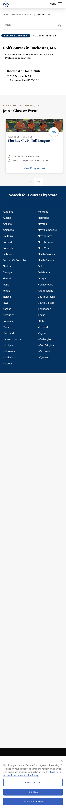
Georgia (7, 272)
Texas (41, 315)
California (8, 236)
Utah (41, 321)
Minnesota (9, 351)
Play (5, 14)
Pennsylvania (45, 284)
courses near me (44, 35)
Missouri (8, 363)
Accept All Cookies (33, 801)
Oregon (42, 278)
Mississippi (9, 357)
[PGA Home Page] (6, 4)
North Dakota (46, 260)
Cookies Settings (33, 782)
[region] (33, 782)
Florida (7, 266)
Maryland (8, 333)
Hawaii (7, 278)
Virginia (42, 333)
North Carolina (46, 254)
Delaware (8, 254)
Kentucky (8, 315)
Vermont (43, 327)
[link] (34, 146)
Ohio (40, 266)
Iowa (5, 303)
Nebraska (43, 218)
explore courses (15, 35)
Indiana (7, 297)
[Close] (62, 760)
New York (43, 248)
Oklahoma (44, 272)
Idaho (6, 284)
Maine (6, 327)
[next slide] (38, 182)
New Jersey (45, 236)
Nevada (42, 224)
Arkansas (8, 230)
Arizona (7, 224)
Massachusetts (22, 14)
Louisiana (8, 321)
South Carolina (46, 297)
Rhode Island (45, 291)
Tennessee (44, 309)
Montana (43, 212)
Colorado (8, 242)
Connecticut (10, 248)
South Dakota (46, 303)
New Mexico (45, 242)
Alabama (8, 212)
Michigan (8, 345)
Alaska (7, 218)
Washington (45, 339)
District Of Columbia (15, 260)
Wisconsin (44, 351)
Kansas (7, 309)
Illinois (6, 291)
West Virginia (46, 345)
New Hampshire (47, 230)
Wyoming (43, 357)
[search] (60, 25)
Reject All (33, 791)
